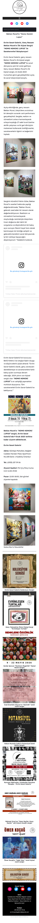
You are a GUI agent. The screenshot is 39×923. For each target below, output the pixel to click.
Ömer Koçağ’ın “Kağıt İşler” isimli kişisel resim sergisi (19, 861)
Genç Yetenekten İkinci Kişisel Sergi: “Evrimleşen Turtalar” (19, 628)
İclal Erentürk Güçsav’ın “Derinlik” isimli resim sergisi (19, 705)
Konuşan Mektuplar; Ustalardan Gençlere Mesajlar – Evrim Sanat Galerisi (19, 783)
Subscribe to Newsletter (13, 547)
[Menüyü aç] (19, 18)
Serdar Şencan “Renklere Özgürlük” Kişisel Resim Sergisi (19, 667)
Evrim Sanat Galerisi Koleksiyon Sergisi (19, 590)
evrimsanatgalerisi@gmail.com (19, 912)
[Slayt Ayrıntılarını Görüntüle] (19, 874)
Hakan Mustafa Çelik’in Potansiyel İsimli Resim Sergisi (19, 744)
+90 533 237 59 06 (19, 910)
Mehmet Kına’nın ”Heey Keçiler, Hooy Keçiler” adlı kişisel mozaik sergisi (19, 822)
